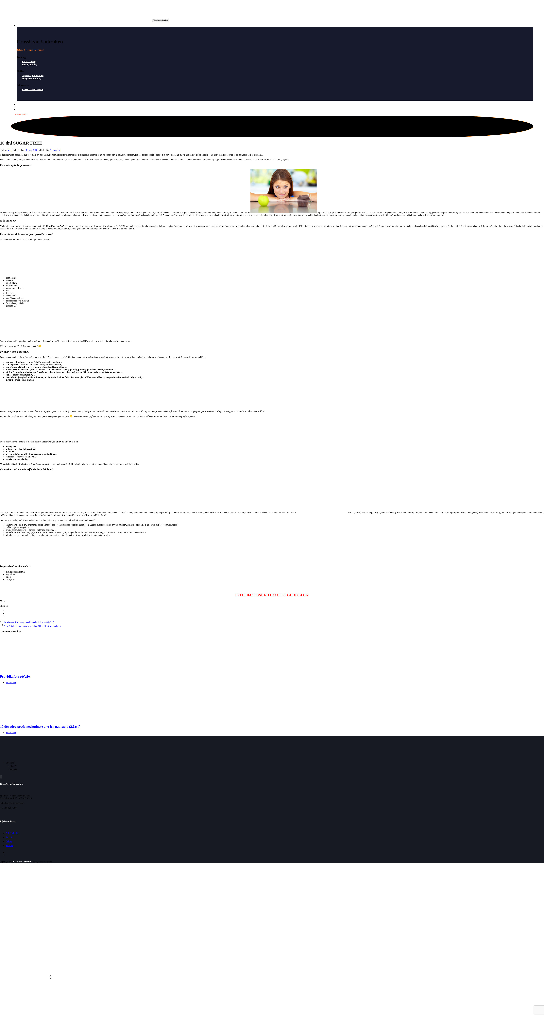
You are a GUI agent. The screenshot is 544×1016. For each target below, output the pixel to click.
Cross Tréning (29, 61)
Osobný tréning (29, 64)
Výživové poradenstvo (32, 75)
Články (9, 841)
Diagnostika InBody (32, 78)
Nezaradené (55, 150)
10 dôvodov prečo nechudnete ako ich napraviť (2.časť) (40, 726)
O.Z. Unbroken (13, 833)
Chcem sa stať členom (32, 89)
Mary (10, 150)
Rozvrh (9, 837)
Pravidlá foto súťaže (15, 676)
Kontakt (9, 845)
